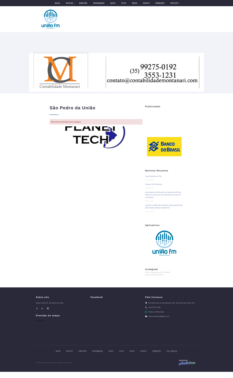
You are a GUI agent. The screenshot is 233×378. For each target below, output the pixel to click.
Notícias (69, 3)
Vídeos (134, 3)
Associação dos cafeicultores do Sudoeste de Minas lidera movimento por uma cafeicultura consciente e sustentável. (163, 194)
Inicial (57, 3)
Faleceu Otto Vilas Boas (153, 184)
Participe (174, 3)
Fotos (123, 3)
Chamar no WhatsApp (156, 312)
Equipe (113, 3)
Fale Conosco (172, 351)
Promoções (160, 3)
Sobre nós (83, 3)
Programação (99, 3)
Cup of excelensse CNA (153, 176)
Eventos (146, 3)
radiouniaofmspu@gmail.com (158, 316)
